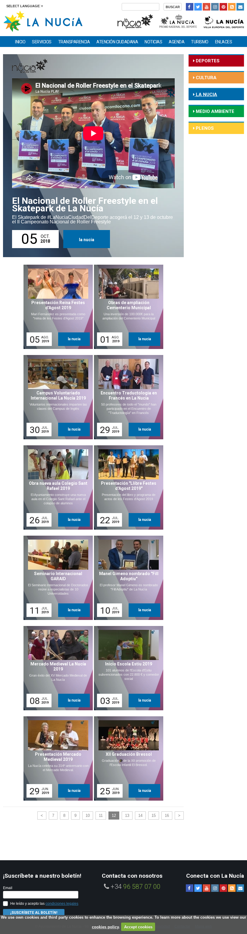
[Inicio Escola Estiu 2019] (126, 668)
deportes (207, 61)
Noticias (153, 41)
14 (140, 815)
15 (154, 815)
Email (7, 888)
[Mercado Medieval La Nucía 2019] (56, 668)
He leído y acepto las (44, 903)
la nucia (86, 239)
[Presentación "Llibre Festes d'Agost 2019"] (126, 487)
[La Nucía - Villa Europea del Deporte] (224, 20)
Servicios (42, 41)
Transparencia (74, 41)
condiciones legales (61, 903)
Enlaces (223, 41)
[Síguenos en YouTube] (206, 7)
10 (88, 815)
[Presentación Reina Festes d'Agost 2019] (56, 307)
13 (127, 815)
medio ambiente (214, 111)
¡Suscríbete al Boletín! (33, 913)
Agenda (176, 41)
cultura (206, 77)
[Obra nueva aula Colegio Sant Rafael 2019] (56, 487)
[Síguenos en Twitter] (198, 7)
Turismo (199, 41)
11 (101, 815)
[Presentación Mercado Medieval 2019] (56, 758)
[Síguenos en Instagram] (215, 7)
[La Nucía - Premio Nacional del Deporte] (178, 20)
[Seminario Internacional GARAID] (56, 578)
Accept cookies (138, 927)
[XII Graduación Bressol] (126, 758)
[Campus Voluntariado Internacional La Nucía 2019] (56, 397)
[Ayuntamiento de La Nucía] (43, 20)
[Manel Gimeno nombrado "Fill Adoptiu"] (126, 578)
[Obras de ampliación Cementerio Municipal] (126, 307)
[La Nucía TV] (134, 20)
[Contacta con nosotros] (240, 7)
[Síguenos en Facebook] (189, 7)
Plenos (204, 128)
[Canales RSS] (232, 7)
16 (167, 815)
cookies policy (105, 927)
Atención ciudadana (117, 41)
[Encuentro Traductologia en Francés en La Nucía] (126, 397)
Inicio (20, 41)
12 (114, 815)
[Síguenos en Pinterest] (223, 7)
